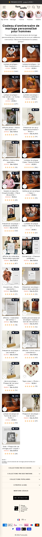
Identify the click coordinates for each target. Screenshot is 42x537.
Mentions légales (21, 491)
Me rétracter (21, 498)
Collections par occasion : (20, 468)
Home (3, 459)
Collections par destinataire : (20, 473)
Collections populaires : (20, 479)
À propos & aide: (20, 485)
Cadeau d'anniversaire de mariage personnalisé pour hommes (18, 462)
